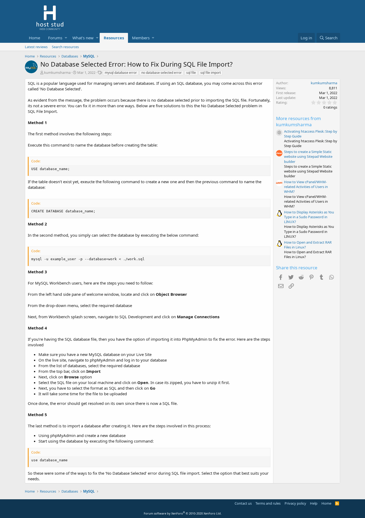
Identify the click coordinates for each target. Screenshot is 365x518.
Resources (114, 37)
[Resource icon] (279, 132)
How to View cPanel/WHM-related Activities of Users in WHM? (306, 186)
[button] (65, 38)
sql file (191, 72)
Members (141, 37)
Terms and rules (268, 503)
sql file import (210, 72)
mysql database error (121, 72)
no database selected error (161, 72)
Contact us (243, 503)
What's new (83, 37)
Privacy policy (295, 503)
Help (313, 503)
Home (34, 37)
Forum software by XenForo (183, 513)
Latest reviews (36, 46)
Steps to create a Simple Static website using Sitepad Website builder (308, 156)
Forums (55, 37)
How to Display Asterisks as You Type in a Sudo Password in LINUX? (309, 217)
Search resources (65, 46)
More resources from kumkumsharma (298, 121)
